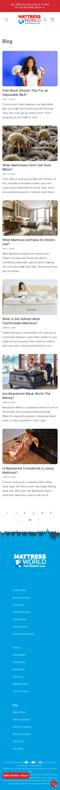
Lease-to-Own (20, 626)
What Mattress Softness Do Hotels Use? (28, 242)
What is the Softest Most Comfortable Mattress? (21, 321)
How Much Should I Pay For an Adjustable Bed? (25, 93)
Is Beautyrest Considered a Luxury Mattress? (28, 470)
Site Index (18, 748)
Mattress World (18, 763)
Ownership (18, 669)
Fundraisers (19, 655)
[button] (6, 19)
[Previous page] (7, 512)
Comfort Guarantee (23, 634)
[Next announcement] (54, 5)
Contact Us (19, 741)
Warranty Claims (22, 734)
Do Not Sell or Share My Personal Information (24, 769)
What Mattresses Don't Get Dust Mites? (26, 167)
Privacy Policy (35, 766)
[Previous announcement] (5, 5)
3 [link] (33, 512)
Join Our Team (20, 691)
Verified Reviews (22, 612)
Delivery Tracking (22, 727)
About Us (18, 676)
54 (30, 520)
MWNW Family (20, 684)
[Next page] (38, 519)
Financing (18, 605)
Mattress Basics (21, 719)
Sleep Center (19, 712)
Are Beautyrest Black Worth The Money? (26, 396)
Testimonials (19, 619)
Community (19, 662)
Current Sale (19, 590)
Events (16, 647)
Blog (15, 705)
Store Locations (21, 597)
